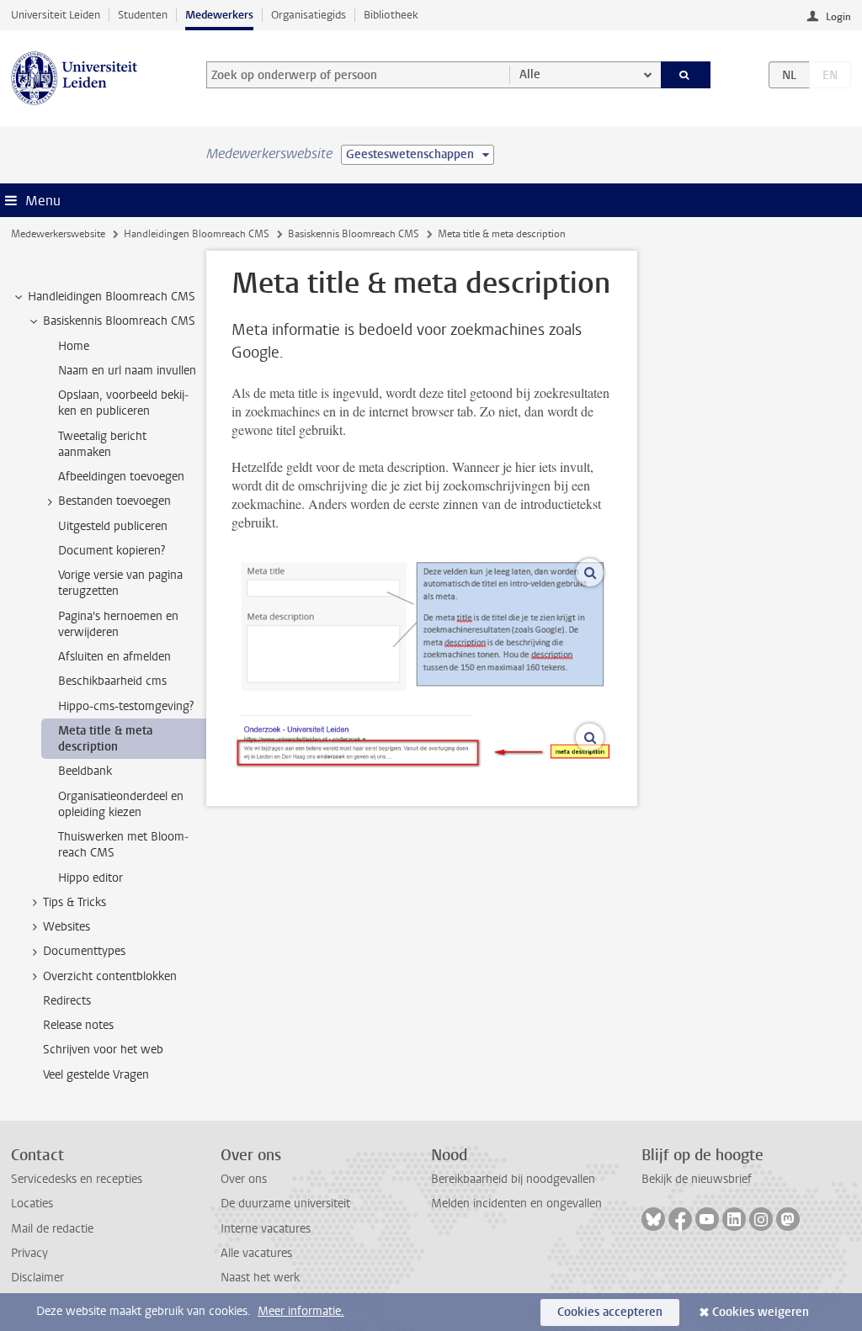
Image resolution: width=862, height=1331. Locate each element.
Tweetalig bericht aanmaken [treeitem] (102, 444)
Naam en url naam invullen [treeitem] (127, 371)
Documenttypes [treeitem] (84, 951)
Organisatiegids (308, 15)
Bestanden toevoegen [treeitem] (114, 501)
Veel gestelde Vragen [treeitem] (96, 1075)
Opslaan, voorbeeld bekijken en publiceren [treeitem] (123, 403)
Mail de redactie (52, 1229)
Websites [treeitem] (66, 927)
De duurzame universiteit (285, 1204)
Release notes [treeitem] (78, 1025)
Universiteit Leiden (55, 15)
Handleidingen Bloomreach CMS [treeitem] (111, 297)
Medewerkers (219, 15)
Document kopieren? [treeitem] (111, 551)
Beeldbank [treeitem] (85, 771)
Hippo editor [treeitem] (90, 878)
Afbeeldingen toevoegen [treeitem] (121, 477)
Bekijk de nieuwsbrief (696, 1179)
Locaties (32, 1204)
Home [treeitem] (73, 346)
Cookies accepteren (609, 1312)
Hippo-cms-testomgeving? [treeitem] (126, 706)
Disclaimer (37, 1278)
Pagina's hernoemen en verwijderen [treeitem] (118, 624)
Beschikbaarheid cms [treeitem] (112, 681)
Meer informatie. (301, 1311)
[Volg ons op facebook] (680, 1219)
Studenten (143, 15)
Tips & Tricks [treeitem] (74, 902)
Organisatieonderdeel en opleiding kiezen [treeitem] (121, 804)
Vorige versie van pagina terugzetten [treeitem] (120, 583)
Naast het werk (260, 1278)
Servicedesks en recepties (76, 1179)
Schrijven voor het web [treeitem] (103, 1050)
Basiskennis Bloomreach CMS (353, 234)
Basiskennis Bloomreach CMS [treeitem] (119, 321)
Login (838, 17)
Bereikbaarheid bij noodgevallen (513, 1179)
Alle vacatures (256, 1253)
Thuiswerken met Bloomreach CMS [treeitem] (123, 845)
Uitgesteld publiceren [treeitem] (113, 526)
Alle (529, 74)
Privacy (29, 1253)
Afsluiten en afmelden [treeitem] (114, 657)
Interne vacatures (266, 1229)
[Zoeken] (686, 74)
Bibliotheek (391, 15)
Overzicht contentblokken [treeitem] (110, 976)
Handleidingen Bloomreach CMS (196, 234)
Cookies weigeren (760, 1312)
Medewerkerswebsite (58, 234)
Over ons (244, 1179)
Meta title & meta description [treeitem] (105, 739)
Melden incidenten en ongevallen (516, 1204)
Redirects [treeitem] (67, 1001)
